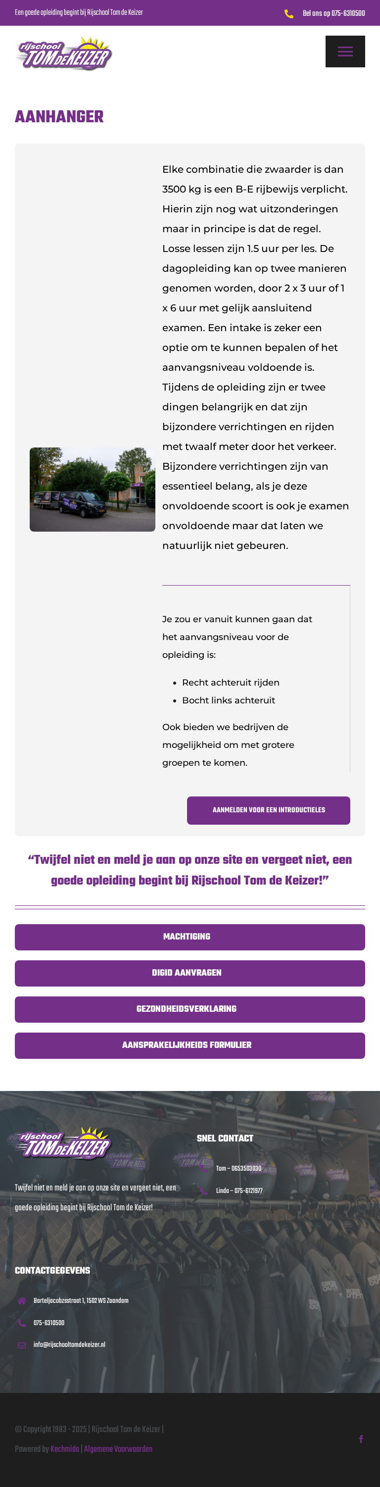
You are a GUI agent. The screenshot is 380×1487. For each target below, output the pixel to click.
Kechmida (64, 1449)
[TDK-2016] (65, 1130)
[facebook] (361, 1439)
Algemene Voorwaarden (118, 1449)
